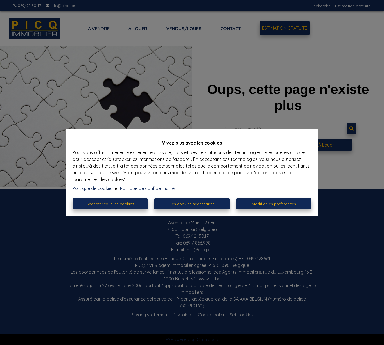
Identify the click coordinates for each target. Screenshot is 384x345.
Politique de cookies (93, 188)
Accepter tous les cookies (110, 203)
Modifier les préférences (274, 203)
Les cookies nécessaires (192, 203)
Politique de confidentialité (147, 188)
